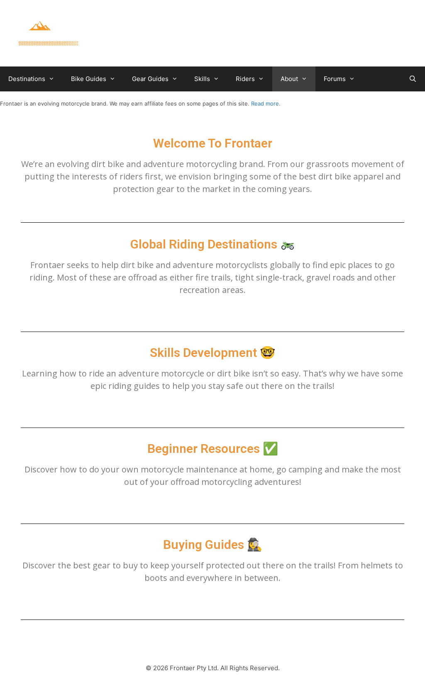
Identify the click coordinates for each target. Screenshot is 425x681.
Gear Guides (150, 79)
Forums (335, 79)
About (289, 79)
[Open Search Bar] (413, 78)
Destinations (26, 79)
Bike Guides (88, 79)
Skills (202, 79)
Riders (245, 79)
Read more (265, 103)
